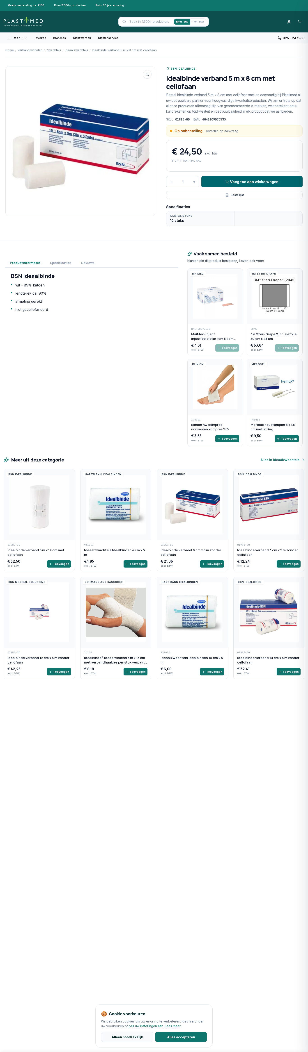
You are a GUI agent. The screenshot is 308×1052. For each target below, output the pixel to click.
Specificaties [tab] (60, 263)
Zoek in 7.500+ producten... (149, 21)
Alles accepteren (181, 1037)
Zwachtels (53, 50)
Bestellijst (237, 195)
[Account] (289, 21)
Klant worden (82, 38)
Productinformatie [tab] (25, 263)
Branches (59, 38)
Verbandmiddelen (30, 50)
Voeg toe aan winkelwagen (254, 181)
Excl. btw (182, 21)
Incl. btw (198, 21)
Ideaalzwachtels (76, 50)
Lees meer (173, 1026)
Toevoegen (229, 348)
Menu (18, 38)
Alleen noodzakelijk (127, 1037)
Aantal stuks (181, 215)
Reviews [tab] (87, 263)
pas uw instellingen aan (146, 1026)
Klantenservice (108, 38)
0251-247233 (293, 38)
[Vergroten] (147, 74)
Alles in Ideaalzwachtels (280, 460)
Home (9, 50)
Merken (41, 38)
